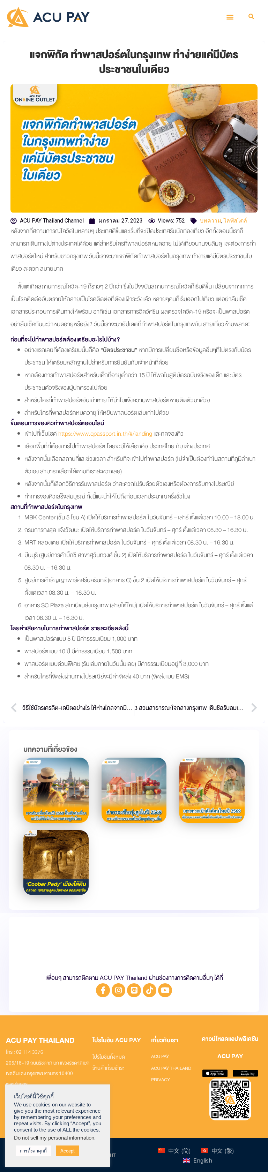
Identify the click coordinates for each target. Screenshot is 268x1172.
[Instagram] (119, 990)
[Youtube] (165, 990)
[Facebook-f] (103, 990)
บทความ (210, 220)
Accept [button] (67, 1151)
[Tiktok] (150, 990)
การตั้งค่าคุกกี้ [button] (33, 1151)
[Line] (134, 990)
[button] (230, 17)
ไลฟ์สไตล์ (235, 220)
